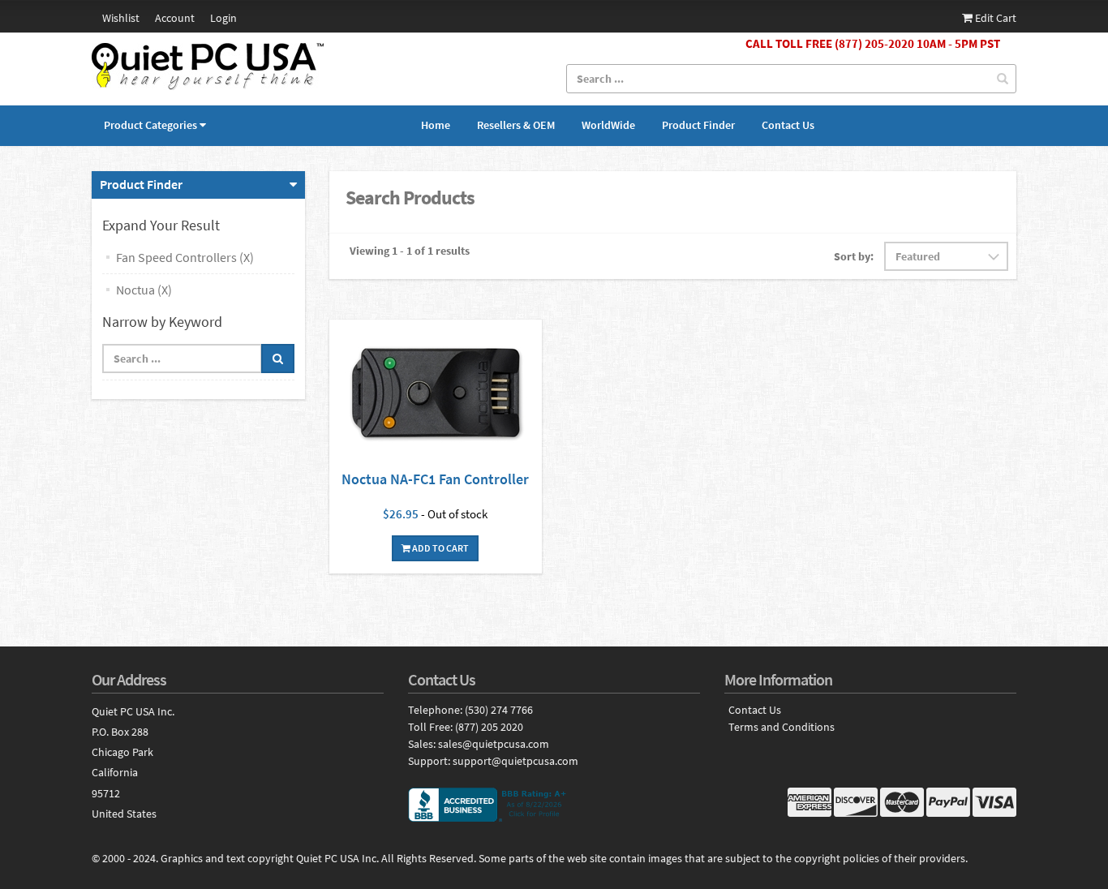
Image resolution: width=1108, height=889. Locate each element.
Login (223, 18)
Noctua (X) (144, 289)
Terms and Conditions (781, 727)
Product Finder (698, 125)
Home (435, 125)
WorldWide (608, 125)
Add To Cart (439, 548)
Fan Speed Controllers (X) (185, 257)
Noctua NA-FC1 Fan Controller (435, 479)
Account (175, 18)
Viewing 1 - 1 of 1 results (410, 250)
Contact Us (788, 125)
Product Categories (150, 125)
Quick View (435, 394)
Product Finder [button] (141, 184)
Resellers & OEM (516, 125)
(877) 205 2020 (489, 726)
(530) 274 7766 (499, 709)
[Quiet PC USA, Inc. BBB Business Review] (554, 805)
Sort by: (854, 256)
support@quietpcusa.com (515, 761)
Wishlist (121, 18)
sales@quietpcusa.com (493, 744)
